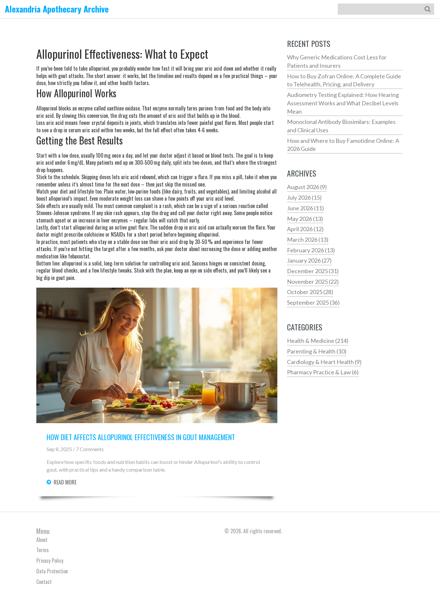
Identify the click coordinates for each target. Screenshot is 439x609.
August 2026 (307, 186)
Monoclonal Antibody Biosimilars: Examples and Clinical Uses (341, 126)
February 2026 (311, 250)
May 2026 (305, 218)
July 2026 (304, 197)
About (42, 540)
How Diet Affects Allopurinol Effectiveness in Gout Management (141, 437)
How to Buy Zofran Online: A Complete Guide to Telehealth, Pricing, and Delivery (344, 80)
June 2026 (305, 208)
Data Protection (52, 571)
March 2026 (307, 239)
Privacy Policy (49, 560)
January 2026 (309, 260)
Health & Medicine (317, 340)
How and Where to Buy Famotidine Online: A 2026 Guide (343, 144)
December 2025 (313, 270)
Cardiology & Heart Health (324, 361)
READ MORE (65, 482)
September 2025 (313, 302)
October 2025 (310, 291)
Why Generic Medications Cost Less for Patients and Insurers (337, 61)
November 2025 (313, 281)
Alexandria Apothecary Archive (57, 9)
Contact (44, 582)
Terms (42, 550)
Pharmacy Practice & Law (323, 372)
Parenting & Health (316, 351)
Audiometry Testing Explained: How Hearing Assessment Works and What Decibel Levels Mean (343, 103)
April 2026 (305, 228)
